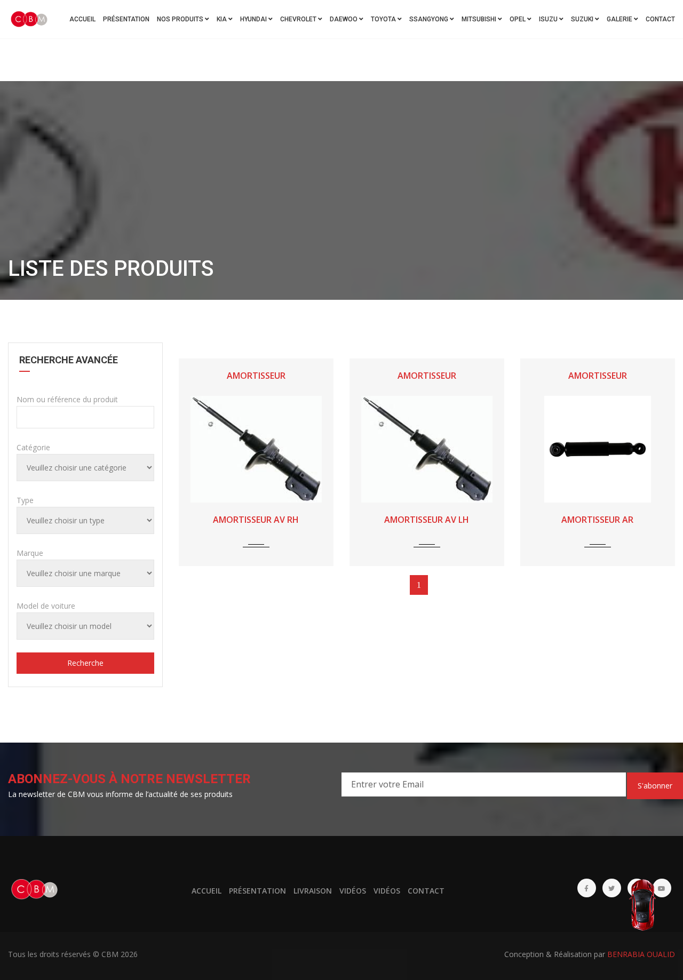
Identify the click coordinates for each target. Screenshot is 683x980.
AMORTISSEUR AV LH (426, 519)
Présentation (126, 19)
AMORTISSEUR (256, 375)
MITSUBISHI (480, 19)
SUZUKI (583, 19)
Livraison (312, 891)
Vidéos (352, 891)
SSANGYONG (429, 19)
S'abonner (655, 785)
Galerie (620, 19)
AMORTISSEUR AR (597, 519)
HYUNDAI (254, 19)
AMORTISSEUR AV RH (256, 519)
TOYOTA (384, 19)
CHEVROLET (299, 19)
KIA (222, 19)
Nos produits (181, 19)
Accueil (82, 19)
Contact (660, 19)
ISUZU (549, 19)
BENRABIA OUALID (641, 954)
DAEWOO (344, 19)
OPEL (518, 19)
